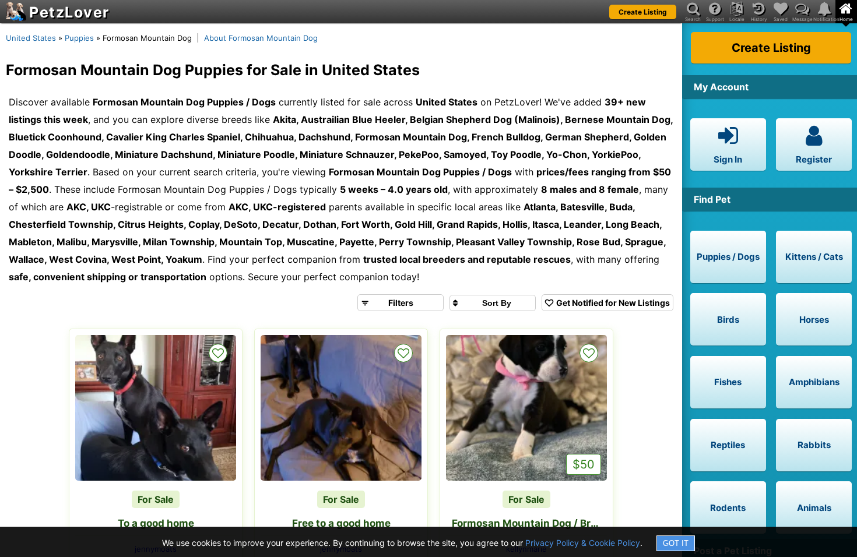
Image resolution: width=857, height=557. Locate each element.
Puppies (79, 38)
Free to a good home (341, 523)
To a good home (156, 523)
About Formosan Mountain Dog (261, 38)
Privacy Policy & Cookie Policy (582, 543)
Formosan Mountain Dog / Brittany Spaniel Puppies (529, 523)
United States (31, 38)
